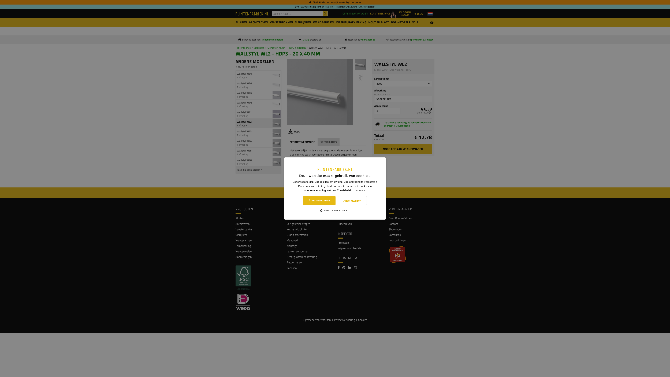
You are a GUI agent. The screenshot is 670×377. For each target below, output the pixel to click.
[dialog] (335, 188)
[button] (335, 210)
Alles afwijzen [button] (352, 200)
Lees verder (360, 190)
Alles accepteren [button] (319, 200)
